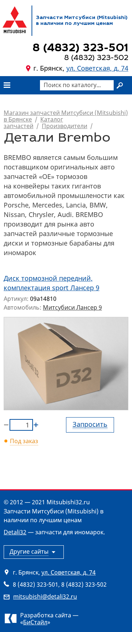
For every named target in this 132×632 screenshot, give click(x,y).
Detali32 (15, 532)
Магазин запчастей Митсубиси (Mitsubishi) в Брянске (66, 116)
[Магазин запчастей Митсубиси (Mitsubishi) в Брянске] (15, 19)
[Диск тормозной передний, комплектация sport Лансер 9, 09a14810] (66, 363)
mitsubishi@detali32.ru (45, 596)
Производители (64, 126)
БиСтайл (35, 622)
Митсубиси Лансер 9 (72, 307)
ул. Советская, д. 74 (97, 68)
